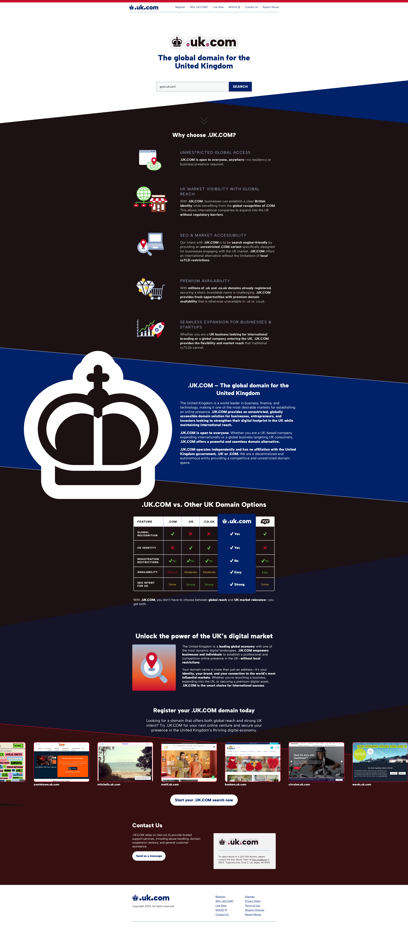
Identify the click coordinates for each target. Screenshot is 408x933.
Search (240, 87)
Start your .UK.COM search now (204, 800)
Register (180, 7)
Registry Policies (254, 910)
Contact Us (251, 7)
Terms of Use (252, 905)
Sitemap (250, 896)
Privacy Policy (253, 901)
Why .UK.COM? (199, 7)
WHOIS (233, 7)
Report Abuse (271, 7)
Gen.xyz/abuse (259, 859)
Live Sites (218, 7)
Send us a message (149, 856)
